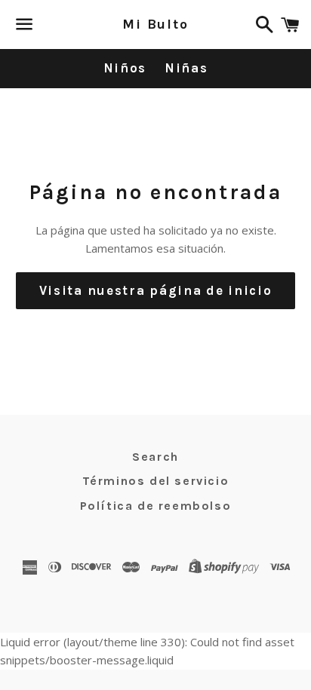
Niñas (186, 67)
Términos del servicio (155, 481)
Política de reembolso (156, 505)
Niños (125, 67)
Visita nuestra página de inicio (156, 290)
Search (155, 456)
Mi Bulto (155, 24)
